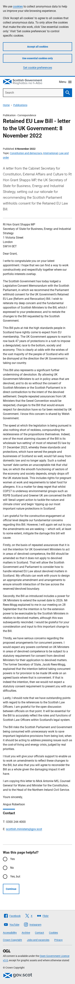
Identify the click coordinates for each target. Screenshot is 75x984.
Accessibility (10, 932)
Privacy (58, 939)
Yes (12, 859)
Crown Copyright (12, 939)
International (50, 153)
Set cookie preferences (37, 67)
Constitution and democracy (26, 153)
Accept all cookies (37, 46)
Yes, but (15, 876)
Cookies (53, 932)
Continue (11, 888)
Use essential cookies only (37, 58)
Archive (26, 932)
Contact (39, 932)
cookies (18, 6)
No (12, 867)
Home (6, 105)
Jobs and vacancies (38, 939)
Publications (20, 105)
